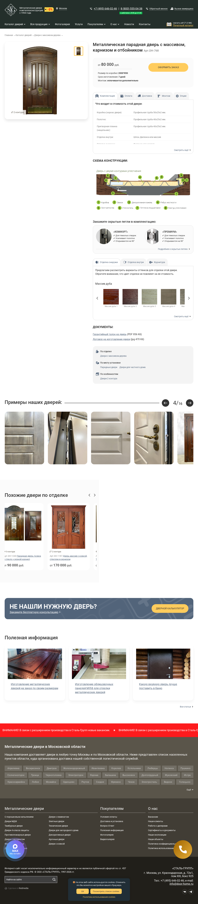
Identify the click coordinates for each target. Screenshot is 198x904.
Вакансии (153, 817)
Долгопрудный (150, 775)
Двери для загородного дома (63, 830)
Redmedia (23, 888)
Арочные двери (56, 839)
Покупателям (112, 808)
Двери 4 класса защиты (17, 830)
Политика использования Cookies (165, 848)
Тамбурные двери (14, 826)
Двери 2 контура (108, 378)
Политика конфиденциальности (164, 844)
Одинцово (68, 782)
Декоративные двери (60, 835)
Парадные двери (108, 367)
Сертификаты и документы (162, 830)
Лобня (35, 782)
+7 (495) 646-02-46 (105, 8)
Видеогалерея (107, 839)
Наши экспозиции (157, 835)
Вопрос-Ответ (107, 826)
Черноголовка (53, 775)
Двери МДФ (11, 821)
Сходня (100, 782)
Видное (168, 782)
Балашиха (110, 775)
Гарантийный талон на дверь (110, 334)
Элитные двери (56, 821)
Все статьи (185, 706)
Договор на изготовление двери (111, 339)
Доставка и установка (111, 821)
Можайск (51, 782)
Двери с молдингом (15, 839)
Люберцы (152, 768)
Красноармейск (16, 782)
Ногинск (169, 768)
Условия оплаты (108, 817)
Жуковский (171, 775)
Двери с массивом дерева (113, 356)
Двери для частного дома (132, 367)
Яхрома (94, 775)
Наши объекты (155, 839)
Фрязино (116, 782)
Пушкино (186, 768)
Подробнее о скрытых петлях (173, 249)
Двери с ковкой (57, 844)
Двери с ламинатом (59, 817)
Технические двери (58, 826)
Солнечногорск (15, 775)
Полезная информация (112, 830)
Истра (187, 775)
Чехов (131, 782)
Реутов (85, 782)
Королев (116, 768)
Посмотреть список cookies (106, 891)
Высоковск (129, 775)
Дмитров (52, 768)
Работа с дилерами (158, 826)
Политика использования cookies (99, 896)
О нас (153, 808)
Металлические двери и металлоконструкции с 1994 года (31, 10)
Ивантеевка (98, 768)
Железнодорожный (74, 768)
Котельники (134, 768)
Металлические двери (24, 808)
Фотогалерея (107, 835)
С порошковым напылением (19, 817)
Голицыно (184, 782)
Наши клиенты (155, 821)
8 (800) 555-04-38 (131, 8)
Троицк (35, 775)
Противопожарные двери (18, 835)
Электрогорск (75, 775)
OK (82, 891)
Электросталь (149, 782)
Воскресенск (33, 768)
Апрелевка (13, 768)
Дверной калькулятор (170, 608)
